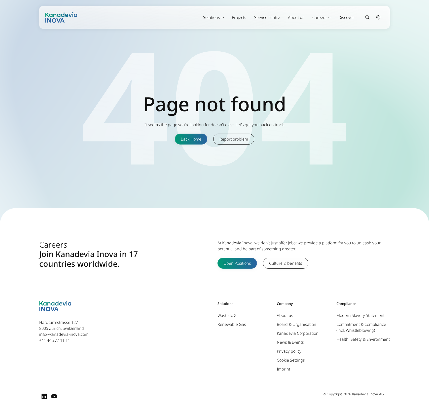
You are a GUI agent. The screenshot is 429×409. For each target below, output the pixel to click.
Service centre (267, 17)
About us (296, 17)
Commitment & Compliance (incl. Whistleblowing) (361, 327)
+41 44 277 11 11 (54, 340)
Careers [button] (319, 17)
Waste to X (226, 315)
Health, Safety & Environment (363, 339)
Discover (346, 17)
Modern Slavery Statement (360, 315)
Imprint (283, 369)
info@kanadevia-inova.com (63, 334)
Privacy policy (289, 351)
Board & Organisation (296, 324)
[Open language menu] (378, 17)
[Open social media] (44, 396)
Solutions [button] (211, 17)
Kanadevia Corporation (298, 333)
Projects (239, 17)
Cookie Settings (291, 360)
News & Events (290, 342)
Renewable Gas (231, 324)
